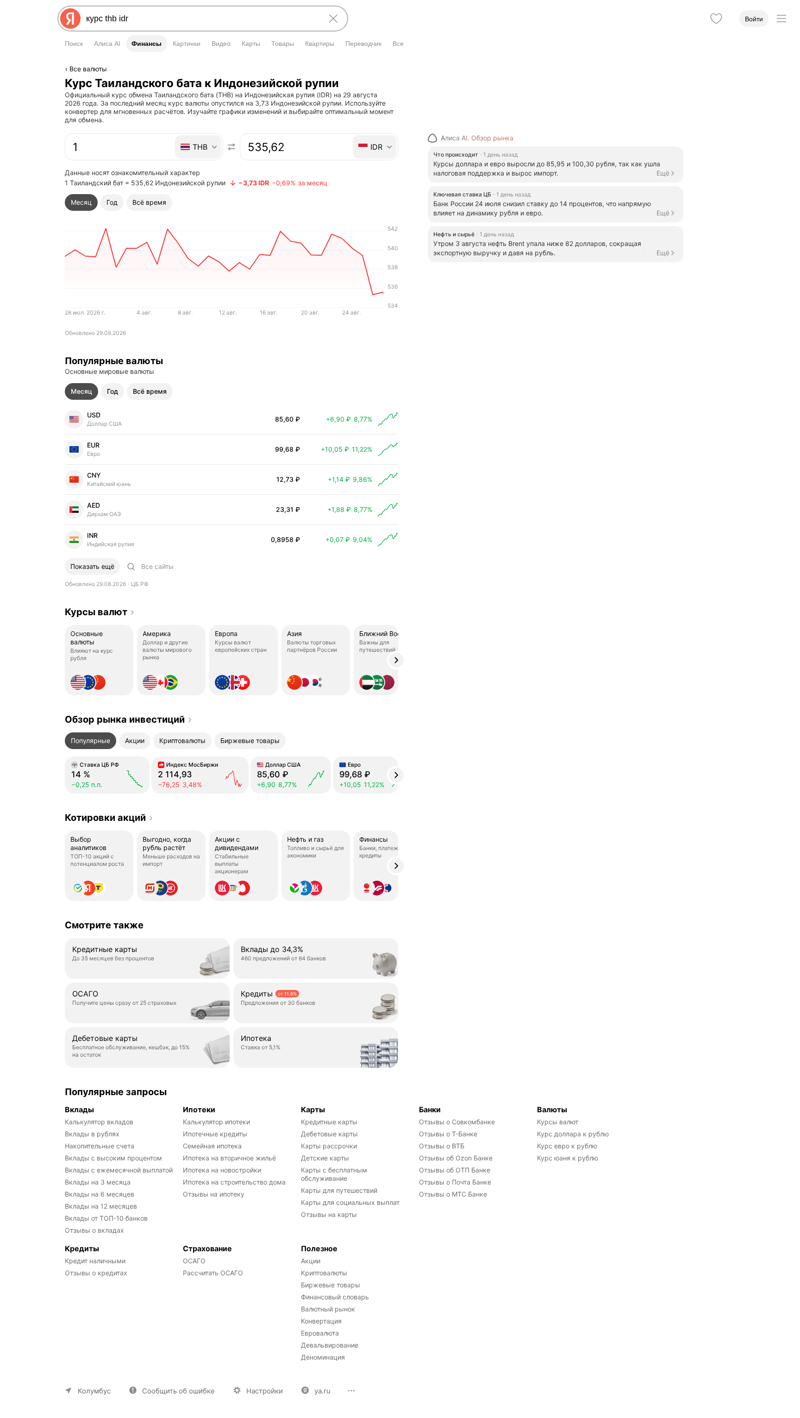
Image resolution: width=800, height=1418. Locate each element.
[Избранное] (716, 18)
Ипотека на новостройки (222, 1170)
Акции (310, 1261)
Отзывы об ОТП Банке (454, 1170)
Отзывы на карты (329, 1214)
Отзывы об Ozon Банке (456, 1158)
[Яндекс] (70, 18)
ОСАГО (194, 1261)
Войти (754, 19)
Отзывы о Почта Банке (455, 1182)
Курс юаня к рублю (567, 1158)
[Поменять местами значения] (231, 146)
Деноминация (323, 1357)
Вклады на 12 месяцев (101, 1206)
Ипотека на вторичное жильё (229, 1158)
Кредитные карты (329, 1122)
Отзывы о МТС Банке (453, 1194)
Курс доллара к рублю (573, 1134)
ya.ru (322, 1390)
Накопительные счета (99, 1146)
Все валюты (88, 69)
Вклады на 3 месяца (98, 1182)
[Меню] (781, 18)
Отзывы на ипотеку (213, 1194)
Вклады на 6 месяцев (99, 1194)
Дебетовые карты (329, 1134)
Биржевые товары (330, 1285)
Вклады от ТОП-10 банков (106, 1218)
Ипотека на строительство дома (234, 1182)
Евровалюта (320, 1333)
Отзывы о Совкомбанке (457, 1122)
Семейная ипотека (212, 1146)
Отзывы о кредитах (96, 1273)
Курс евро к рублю (567, 1146)
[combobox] (201, 18)
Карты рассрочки (329, 1146)
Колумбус (94, 1390)
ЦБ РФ (140, 583)
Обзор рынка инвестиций (125, 719)
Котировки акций (105, 817)
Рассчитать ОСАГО (213, 1273)
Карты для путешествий (339, 1190)
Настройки (264, 1390)
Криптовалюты (324, 1273)
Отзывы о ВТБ (441, 1146)
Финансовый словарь (335, 1297)
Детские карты (325, 1158)
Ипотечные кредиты (215, 1134)
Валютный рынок (328, 1309)
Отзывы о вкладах (94, 1230)
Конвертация (321, 1321)
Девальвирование (329, 1345)
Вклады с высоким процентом (113, 1158)
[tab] (81, 202)
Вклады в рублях (92, 1134)
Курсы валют (96, 612)
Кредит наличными (95, 1261)
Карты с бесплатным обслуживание (335, 1174)
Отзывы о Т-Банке (448, 1134)
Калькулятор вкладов (99, 1122)
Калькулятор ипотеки (216, 1122)
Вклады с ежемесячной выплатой (119, 1170)
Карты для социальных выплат (350, 1202)
